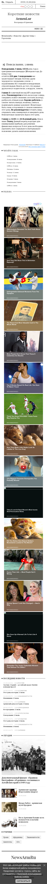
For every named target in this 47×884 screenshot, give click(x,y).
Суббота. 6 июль (12, 185)
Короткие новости (23, 14)
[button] (38, 29)
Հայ (22, 6)
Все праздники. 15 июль (11, 709)
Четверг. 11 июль (12, 172)
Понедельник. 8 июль (14, 182)
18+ (18, 842)
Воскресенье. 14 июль (14, 162)
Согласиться (23, 881)
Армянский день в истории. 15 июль (16, 704)
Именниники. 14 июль (11, 726)
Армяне (22, 702)
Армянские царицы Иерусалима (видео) (28, 791)
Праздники (24, 708)
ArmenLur (23, 19)
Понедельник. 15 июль (14, 159)
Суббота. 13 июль (12, 166)
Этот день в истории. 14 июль (14, 721)
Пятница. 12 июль (13, 169)
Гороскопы (6, 38)
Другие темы (28, 36)
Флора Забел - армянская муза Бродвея (30, 804)
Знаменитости (25, 696)
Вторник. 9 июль (12, 179)
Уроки (5, 837)
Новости (17, 36)
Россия (21, 683)
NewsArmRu (7, 36)
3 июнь (43, 146)
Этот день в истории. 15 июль (14, 692)
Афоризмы (17, 837)
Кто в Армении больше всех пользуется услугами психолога (31, 820)
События (23, 691)
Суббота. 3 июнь (12, 156)
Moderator (42, 144)
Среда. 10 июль (12, 176)
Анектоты (7, 842)
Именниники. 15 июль (11, 698)
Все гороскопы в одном (35, 146)
